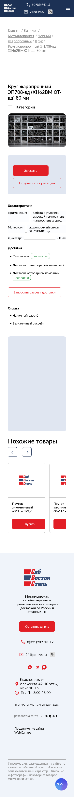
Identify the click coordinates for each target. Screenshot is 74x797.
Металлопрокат (21, 36)
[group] (37, 130)
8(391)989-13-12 (41, 4)
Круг (39, 41)
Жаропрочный (20, 41)
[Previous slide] (12, 452)
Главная (14, 30)
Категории (25, 107)
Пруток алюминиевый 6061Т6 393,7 (22, 507)
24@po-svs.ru (37, 11)
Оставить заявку (37, 626)
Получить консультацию (37, 183)
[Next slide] (27, 452)
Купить (30, 524)
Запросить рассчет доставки (34, 292)
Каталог (30, 30)
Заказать (30, 170)
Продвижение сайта (29, 728)
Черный (44, 36)
